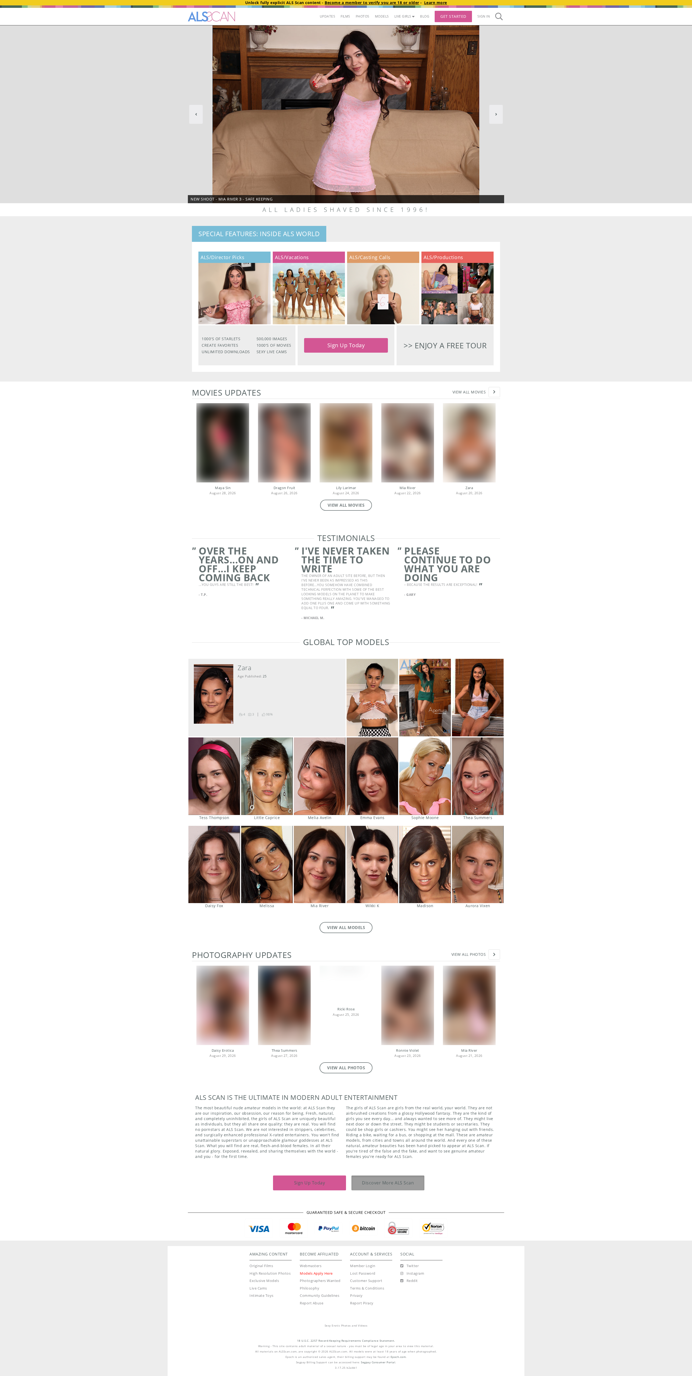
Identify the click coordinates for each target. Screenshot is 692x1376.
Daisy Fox (214, 864)
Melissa (267, 864)
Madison (425, 864)
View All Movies (469, 392)
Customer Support (366, 1280)
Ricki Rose (346, 1009)
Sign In (483, 16)
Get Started (453, 16)
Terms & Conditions (367, 1288)
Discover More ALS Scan (388, 1183)
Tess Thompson (214, 776)
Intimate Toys (261, 1295)
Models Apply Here (316, 1273)
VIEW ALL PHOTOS (346, 1067)
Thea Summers (478, 776)
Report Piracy (362, 1303)
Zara (469, 488)
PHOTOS (363, 16)
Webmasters (310, 1266)
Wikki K (372, 864)
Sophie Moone (425, 776)
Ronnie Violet (407, 1050)
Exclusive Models (264, 1280)
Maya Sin (223, 488)
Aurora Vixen (478, 864)
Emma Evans (372, 776)
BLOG (424, 16)
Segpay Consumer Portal (378, 1362)
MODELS (382, 16)
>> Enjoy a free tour (445, 345)
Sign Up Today (346, 345)
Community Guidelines (319, 1295)
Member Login (362, 1266)
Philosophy (309, 1288)
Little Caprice (267, 776)
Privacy (356, 1295)
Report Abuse (311, 1303)
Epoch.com (398, 1357)
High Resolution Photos (270, 1273)
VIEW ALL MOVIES (346, 505)
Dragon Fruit (284, 488)
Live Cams (258, 1288)
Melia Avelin (319, 776)
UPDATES (327, 16)
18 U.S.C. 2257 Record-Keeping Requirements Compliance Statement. (346, 1340)
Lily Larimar (346, 488)
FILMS (345, 16)
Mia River (408, 488)
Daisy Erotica (223, 1050)
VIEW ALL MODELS (346, 927)
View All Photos (468, 954)
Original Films (261, 1266)
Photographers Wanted (320, 1280)
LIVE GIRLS (402, 16)
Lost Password (362, 1273)
